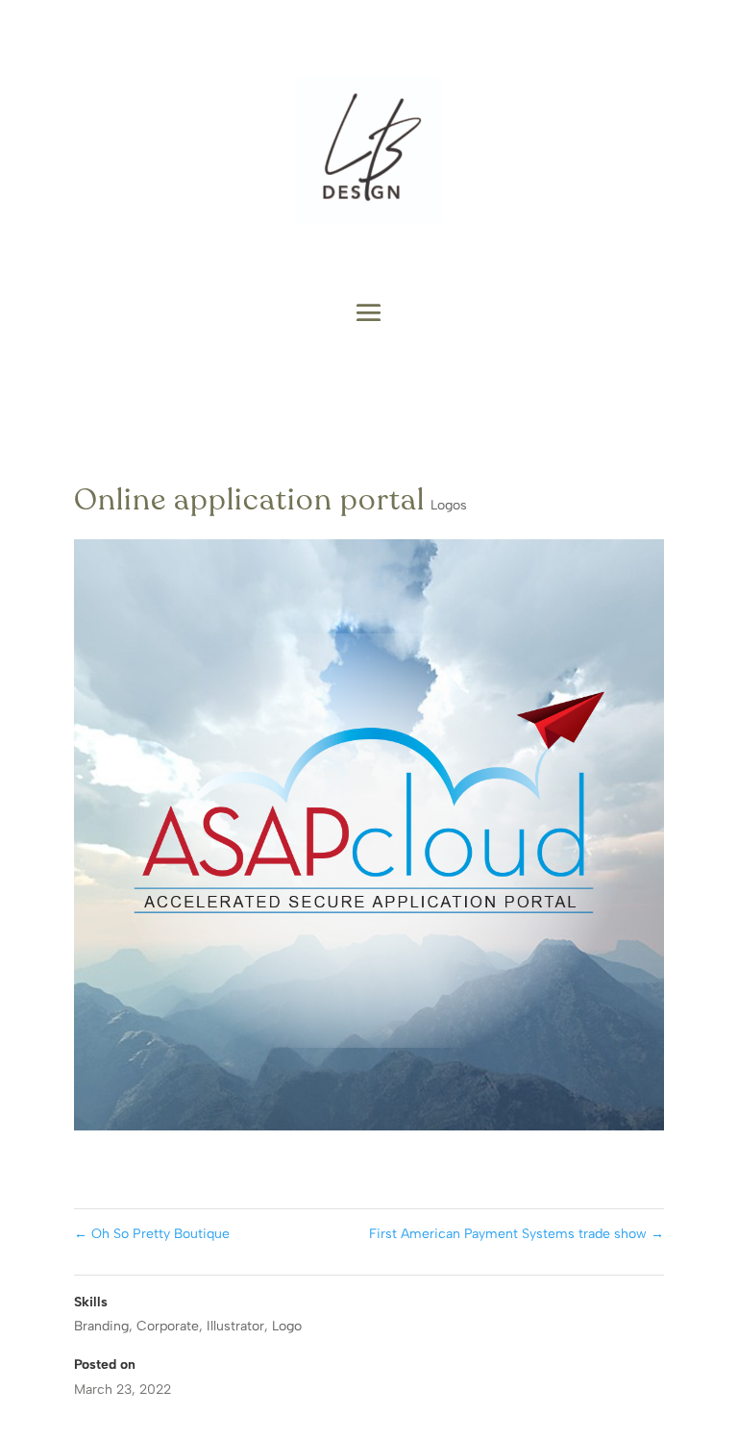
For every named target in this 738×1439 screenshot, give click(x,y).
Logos (448, 505)
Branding (101, 1326)
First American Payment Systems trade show (516, 1234)
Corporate (167, 1326)
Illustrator (235, 1326)
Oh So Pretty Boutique (152, 1234)
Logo (287, 1326)
